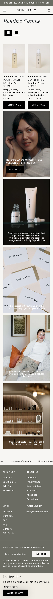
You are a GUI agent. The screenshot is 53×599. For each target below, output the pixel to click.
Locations (31, 477)
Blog (5, 524)
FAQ (5, 520)
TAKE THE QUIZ (15, 169)
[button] (15, 593)
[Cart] (49, 10)
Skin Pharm (17, 582)
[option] (26, 3)
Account (7, 511)
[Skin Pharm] (26, 10)
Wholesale (8, 490)
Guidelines (32, 499)
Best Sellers (9, 481)
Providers (31, 490)
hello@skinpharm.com (37, 511)
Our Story (8, 515)
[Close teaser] (27, 590)
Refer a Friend (34, 486)
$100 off (8, 3)
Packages (31, 494)
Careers (7, 528)
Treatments (33, 481)
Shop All (7, 477)
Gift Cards (8, 533)
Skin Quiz (7, 486)
